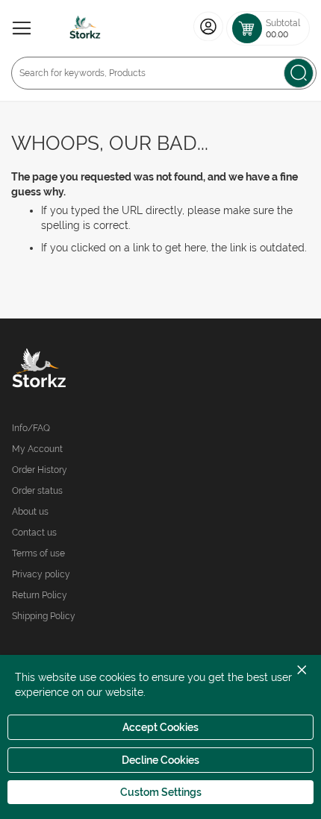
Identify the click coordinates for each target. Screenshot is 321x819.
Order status (37, 491)
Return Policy (39, 595)
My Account (37, 449)
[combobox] (164, 73)
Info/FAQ (31, 428)
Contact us (34, 532)
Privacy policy (41, 574)
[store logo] (85, 28)
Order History (39, 470)
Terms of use (38, 553)
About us (30, 511)
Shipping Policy (43, 616)
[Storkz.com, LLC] (86, 370)
